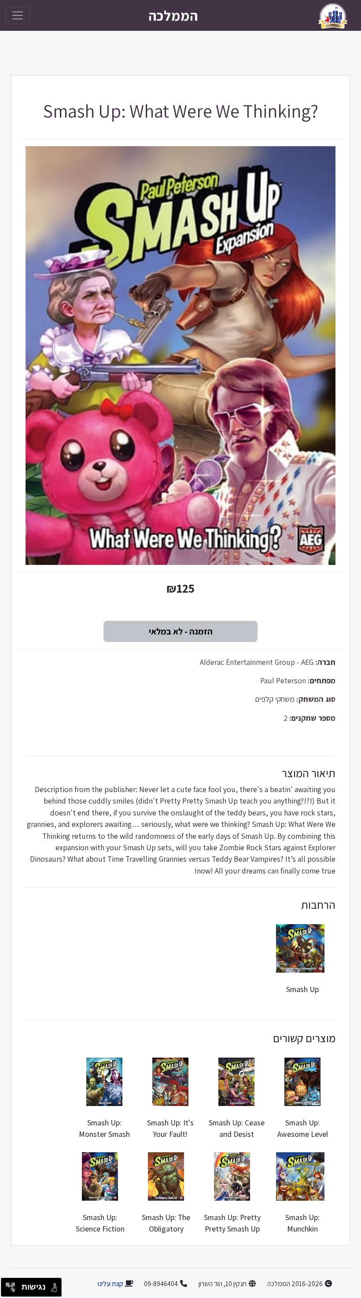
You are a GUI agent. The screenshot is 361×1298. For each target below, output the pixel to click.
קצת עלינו (110, 1283)
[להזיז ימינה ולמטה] (13, 1289)
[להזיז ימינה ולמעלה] (13, 1285)
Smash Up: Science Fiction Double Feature (100, 1229)
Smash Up (302, 989)
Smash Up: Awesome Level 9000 (302, 1134)
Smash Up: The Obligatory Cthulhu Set (166, 1229)
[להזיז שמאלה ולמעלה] (8, 1285)
